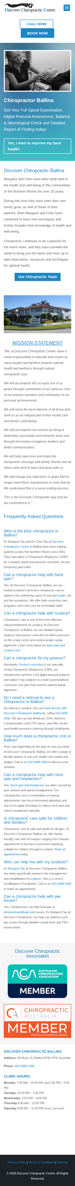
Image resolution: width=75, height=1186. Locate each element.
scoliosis (35, 878)
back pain (59, 595)
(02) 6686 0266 (38, 762)
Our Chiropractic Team (37, 277)
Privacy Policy (17, 1162)
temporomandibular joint (19, 912)
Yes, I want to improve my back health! (34, 146)
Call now (36, 24)
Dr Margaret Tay (14, 868)
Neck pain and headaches (27, 785)
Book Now (37, 33)
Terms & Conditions (41, 1162)
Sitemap (62, 1162)
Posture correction (31, 664)
